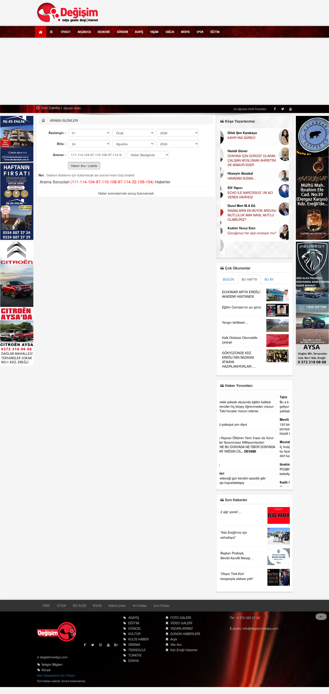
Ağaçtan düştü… (73, 108)
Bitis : (61, 143)
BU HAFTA (249, 279)
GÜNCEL (134, 628)
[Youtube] (290, 109)
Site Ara (176, 644)
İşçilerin (227, 464)
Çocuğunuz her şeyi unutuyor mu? (247, 233)
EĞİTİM (215, 32)
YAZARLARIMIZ (181, 628)
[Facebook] (275, 109)
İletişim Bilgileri (52, 664)
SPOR (200, 32)
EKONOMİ (104, 32)
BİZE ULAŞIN (79, 605)
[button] (51, 31)
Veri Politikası (140, 605)
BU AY (269, 279)
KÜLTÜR (134, 633)
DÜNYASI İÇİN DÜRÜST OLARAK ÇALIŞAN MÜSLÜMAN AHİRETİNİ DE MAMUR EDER (247, 160)
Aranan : (59, 154)
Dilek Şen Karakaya (237, 132)
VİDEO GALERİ (181, 623)
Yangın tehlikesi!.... (235, 322)
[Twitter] (282, 109)
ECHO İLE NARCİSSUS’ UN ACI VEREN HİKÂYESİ (246, 194)
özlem (226, 397)
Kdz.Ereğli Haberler (184, 650)
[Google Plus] (116, 646)
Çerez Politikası (161, 605)
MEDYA (185, 32)
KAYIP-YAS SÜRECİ (237, 137)
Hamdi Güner (233, 151)
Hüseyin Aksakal (236, 173)
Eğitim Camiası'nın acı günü (241, 307)
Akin (225, 419)
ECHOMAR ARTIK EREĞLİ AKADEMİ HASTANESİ (241, 294)
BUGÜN (228, 279)
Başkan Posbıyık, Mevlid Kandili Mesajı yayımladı (235, 558)
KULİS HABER (138, 639)
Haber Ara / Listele (84, 165)
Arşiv (173, 639)
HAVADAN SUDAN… (237, 178)
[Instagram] (101, 646)
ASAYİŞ (139, 32)
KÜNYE (46, 605)
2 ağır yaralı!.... (230, 512)
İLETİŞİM (61, 605)
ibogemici (229, 473)
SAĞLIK (169, 32)
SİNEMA (134, 644)
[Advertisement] (164, 71)
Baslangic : (57, 132)
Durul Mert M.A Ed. (237, 205)
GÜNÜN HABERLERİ (185, 633)
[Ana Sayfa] (67, 12)
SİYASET (66, 32)
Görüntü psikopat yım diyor (241, 424)
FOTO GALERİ (180, 617)
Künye (46, 670)
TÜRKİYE (135, 655)
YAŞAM (154, 32)
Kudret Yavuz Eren (237, 228)
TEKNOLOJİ (136, 650)
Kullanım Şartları (117, 605)
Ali (224, 433)
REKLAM (97, 605)
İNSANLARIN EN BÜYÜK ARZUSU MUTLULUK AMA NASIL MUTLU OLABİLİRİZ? (247, 215)
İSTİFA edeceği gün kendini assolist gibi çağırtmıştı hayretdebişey (250, 480)
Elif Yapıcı (230, 187)
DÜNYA (133, 660)
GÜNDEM (122, 32)
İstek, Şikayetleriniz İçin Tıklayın (56, 675)
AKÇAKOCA (84, 32)
